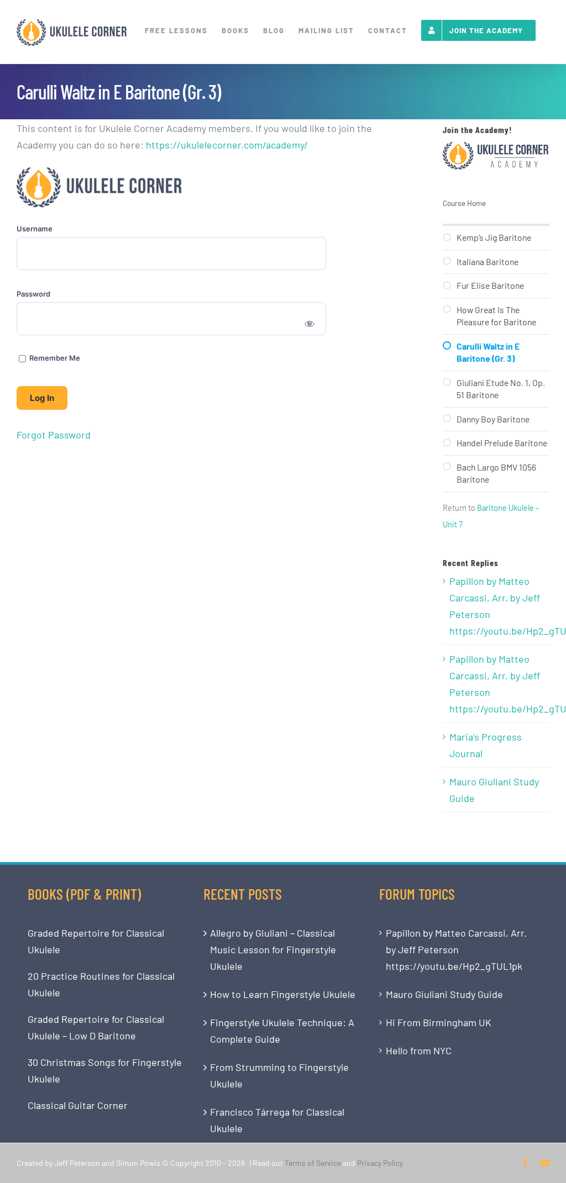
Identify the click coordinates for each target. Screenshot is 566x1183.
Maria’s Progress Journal (485, 745)
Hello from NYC (419, 1050)
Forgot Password (54, 435)
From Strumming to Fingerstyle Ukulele (279, 1075)
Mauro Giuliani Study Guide (494, 789)
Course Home (464, 203)
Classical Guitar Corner (78, 1105)
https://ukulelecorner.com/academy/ (227, 145)
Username (35, 228)
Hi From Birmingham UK (438, 1022)
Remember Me (54, 357)
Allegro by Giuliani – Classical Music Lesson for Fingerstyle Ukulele (273, 949)
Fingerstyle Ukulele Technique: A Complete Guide (282, 1030)
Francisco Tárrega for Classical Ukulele (277, 1120)
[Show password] (310, 323)
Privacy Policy (380, 1163)
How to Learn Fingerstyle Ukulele (282, 994)
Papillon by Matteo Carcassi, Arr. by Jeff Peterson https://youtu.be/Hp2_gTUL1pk (496, 606)
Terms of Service (313, 1163)
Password (33, 293)
